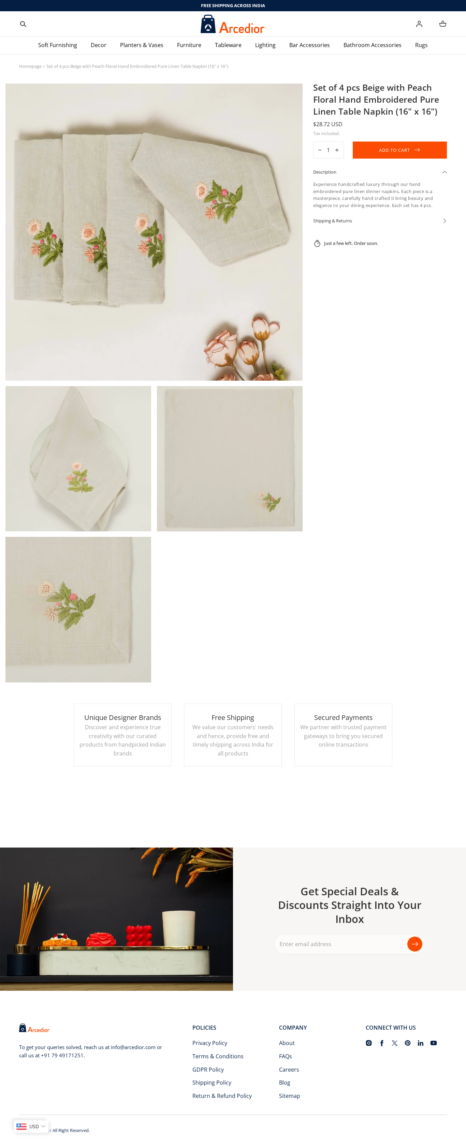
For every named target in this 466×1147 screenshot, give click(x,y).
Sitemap (289, 1096)
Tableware (228, 45)
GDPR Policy (208, 1069)
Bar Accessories (309, 45)
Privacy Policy (209, 1043)
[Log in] (419, 24)
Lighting (265, 45)
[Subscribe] (414, 943)
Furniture (189, 45)
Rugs (421, 45)
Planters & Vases (141, 45)
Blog (284, 1082)
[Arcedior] (233, 23)
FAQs (285, 1056)
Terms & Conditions (218, 1056)
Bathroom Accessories (373, 45)
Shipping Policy (211, 1082)
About (287, 1043)
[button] (23, 23)
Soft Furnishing (57, 45)
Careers (289, 1069)
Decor (98, 45)
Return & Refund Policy (222, 1096)
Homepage (30, 66)
